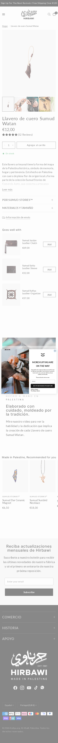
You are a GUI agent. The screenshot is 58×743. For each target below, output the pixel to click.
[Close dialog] (55, 351)
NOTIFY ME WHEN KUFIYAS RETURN (42, 386)
